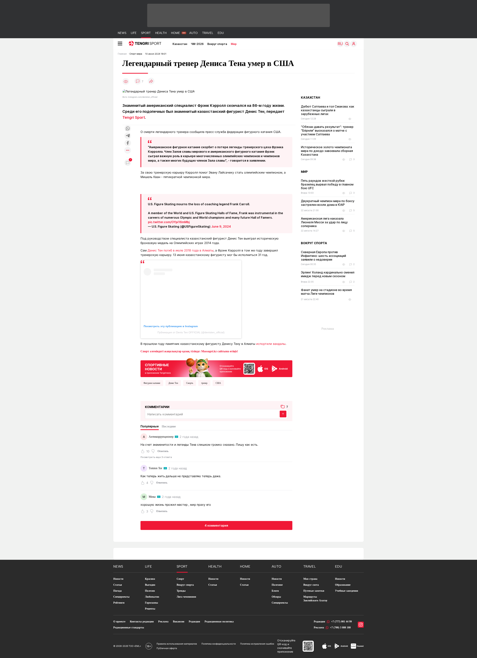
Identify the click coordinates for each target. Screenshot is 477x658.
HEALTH (161, 33)
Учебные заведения (346, 590)
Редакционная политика (219, 621)
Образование (342, 584)
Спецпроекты (121, 596)
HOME (175, 33)
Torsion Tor (155, 468)
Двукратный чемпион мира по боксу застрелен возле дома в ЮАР (327, 203)
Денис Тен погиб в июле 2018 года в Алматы (181, 250)
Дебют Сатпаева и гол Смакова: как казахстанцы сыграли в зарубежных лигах (327, 110)
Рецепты (150, 608)
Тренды (181, 590)
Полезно (150, 590)
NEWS (122, 33)
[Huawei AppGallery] (357, 646)
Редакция (194, 621)
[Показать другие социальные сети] (127, 150)
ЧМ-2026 (197, 43)
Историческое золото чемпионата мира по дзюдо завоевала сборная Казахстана (327, 150)
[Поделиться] (151, 81)
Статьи (117, 584)
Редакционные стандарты (128, 627)
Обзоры (276, 596)
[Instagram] (361, 625)
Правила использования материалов (177, 643)
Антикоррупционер (161, 436)
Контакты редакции (142, 621)
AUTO (193, 33)
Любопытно (152, 596)
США (218, 383)
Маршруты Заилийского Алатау (315, 598)
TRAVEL (207, 33)
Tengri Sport (133, 117)
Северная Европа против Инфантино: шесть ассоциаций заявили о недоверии (323, 255)
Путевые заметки (313, 590)
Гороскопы (151, 602)
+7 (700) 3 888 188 (340, 627)
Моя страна (310, 578)
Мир (234, 43)
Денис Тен (173, 383)
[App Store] (326, 646)
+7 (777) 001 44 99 (341, 621)
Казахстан (180, 43)
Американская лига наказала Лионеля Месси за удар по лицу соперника (324, 222)
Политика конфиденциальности (218, 643)
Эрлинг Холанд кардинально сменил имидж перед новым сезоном (327, 274)
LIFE (134, 33)
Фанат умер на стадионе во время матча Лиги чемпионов (326, 291)
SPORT (146, 33)
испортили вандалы (270, 344)
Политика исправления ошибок (257, 643)
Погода (117, 590)
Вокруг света (311, 584)
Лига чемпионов (186, 596)
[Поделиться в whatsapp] (127, 128)
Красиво (150, 578)
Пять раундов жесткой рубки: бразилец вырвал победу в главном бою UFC (327, 184)
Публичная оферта (167, 648)
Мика (152, 496)
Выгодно (150, 584)
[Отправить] (283, 414)
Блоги (275, 590)
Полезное (277, 584)
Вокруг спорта (217, 43)
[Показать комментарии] (137, 81)
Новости (118, 578)
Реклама (163, 621)
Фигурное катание (151, 383)
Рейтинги (118, 602)
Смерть (189, 383)
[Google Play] (341, 646)
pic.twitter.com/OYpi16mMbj (169, 222)
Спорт (180, 578)
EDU (221, 33)
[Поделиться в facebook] (127, 143)
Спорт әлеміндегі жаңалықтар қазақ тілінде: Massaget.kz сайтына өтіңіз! (189, 351)
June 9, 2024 (221, 226)
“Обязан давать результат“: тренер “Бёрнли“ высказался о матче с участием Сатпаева (327, 130)
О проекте (119, 621)
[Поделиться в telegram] (127, 136)
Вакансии (178, 621)
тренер (204, 383)
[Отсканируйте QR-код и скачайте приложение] (216, 367)
